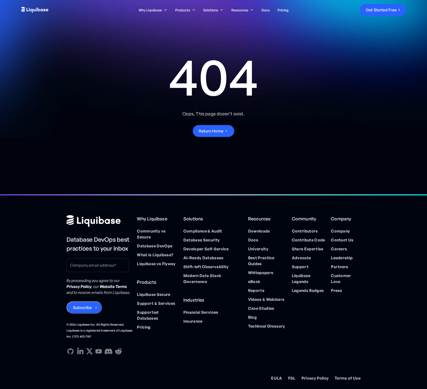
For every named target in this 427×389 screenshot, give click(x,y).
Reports (256, 290)
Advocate (301, 257)
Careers (339, 248)
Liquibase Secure (153, 294)
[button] (153, 10)
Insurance (193, 321)
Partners (339, 266)
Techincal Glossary (266, 326)
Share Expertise (307, 248)
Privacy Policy (315, 378)
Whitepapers (261, 272)
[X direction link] (89, 351)
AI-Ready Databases (203, 257)
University (258, 248)
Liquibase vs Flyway (156, 263)
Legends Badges (308, 290)
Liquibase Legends (301, 278)
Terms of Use (348, 378)
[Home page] (99, 221)
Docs (265, 10)
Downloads (259, 231)
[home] (62, 10)
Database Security (201, 239)
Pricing (283, 10)
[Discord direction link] (108, 351)
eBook (254, 281)
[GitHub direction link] (70, 351)
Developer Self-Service (206, 248)
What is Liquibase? (155, 254)
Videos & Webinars (266, 299)
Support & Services (156, 303)
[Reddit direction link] (118, 351)
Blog (252, 317)
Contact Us (342, 239)
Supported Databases (147, 315)
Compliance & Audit (202, 231)
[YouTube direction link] (99, 351)
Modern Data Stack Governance (202, 278)
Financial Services (200, 312)
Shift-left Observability (206, 266)
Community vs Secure (151, 234)
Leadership (342, 257)
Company (340, 231)
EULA (276, 378)
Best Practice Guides (261, 260)
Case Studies (261, 308)
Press (336, 290)
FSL (292, 378)
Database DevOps (154, 245)
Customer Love (341, 278)
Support (300, 266)
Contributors (305, 231)
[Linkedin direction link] (80, 351)
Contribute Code (308, 239)
